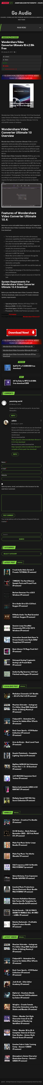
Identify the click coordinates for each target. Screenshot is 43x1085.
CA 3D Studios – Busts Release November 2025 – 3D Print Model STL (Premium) (25, 833)
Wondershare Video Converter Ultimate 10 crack (19, 350)
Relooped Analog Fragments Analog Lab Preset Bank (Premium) (23, 662)
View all (19, 562)
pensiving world (16, 401)
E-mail (4, 468)
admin (14, 421)
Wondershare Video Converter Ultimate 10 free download (19, 355)
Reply (13, 415)
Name (4, 462)
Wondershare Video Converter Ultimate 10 (17, 347)
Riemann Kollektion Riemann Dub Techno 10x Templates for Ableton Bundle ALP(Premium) (24, 900)
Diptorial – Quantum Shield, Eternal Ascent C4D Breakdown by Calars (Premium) (24, 995)
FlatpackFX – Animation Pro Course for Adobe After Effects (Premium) (25, 721)
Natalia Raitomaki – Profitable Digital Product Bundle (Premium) (24, 924)
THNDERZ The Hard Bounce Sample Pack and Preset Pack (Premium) (24, 583)
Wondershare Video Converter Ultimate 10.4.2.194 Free (18, 45)
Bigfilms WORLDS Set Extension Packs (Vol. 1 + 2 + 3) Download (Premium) (25, 766)
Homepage (12, 314)
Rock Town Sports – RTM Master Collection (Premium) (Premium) (25, 732)
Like (6, 63)
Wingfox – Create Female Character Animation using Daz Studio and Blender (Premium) (25, 1006)
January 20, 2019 (8, 52)
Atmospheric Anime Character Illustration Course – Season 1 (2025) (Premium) (24, 1058)
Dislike (6, 66)
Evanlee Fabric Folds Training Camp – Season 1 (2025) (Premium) (24, 1046)
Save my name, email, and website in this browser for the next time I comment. (20, 488)
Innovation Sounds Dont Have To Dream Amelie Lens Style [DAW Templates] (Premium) (25, 639)
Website (4, 475)
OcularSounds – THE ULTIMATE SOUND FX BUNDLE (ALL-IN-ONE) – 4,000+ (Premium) (25, 912)
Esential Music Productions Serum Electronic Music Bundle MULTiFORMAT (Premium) (24, 889)
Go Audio (22, 12)
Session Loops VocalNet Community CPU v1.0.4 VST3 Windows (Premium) (23, 628)
